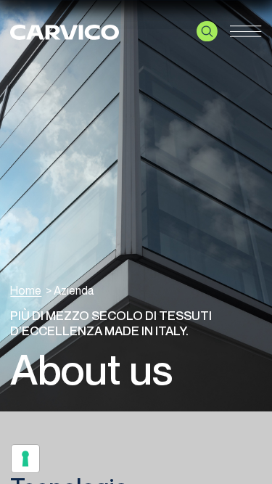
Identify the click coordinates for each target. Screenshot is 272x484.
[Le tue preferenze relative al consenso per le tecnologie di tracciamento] (25, 458)
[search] (207, 31)
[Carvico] (64, 30)
